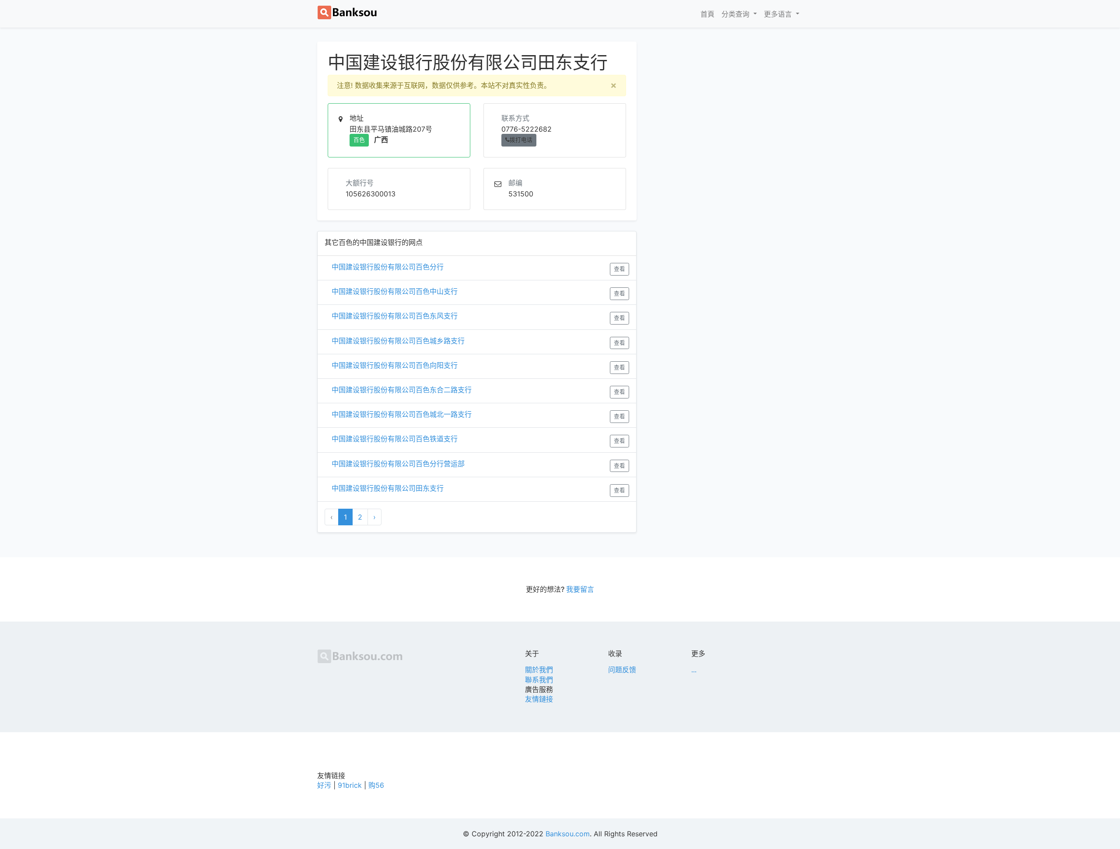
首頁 (709, 13)
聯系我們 (539, 679)
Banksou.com (568, 833)
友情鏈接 (539, 699)
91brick (350, 785)
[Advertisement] (726, 103)
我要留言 (580, 589)
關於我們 (539, 669)
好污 (324, 785)
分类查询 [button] (736, 14)
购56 (376, 785)
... (693, 669)
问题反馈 (622, 669)
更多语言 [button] (779, 14)
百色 (359, 139)
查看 (619, 269)
